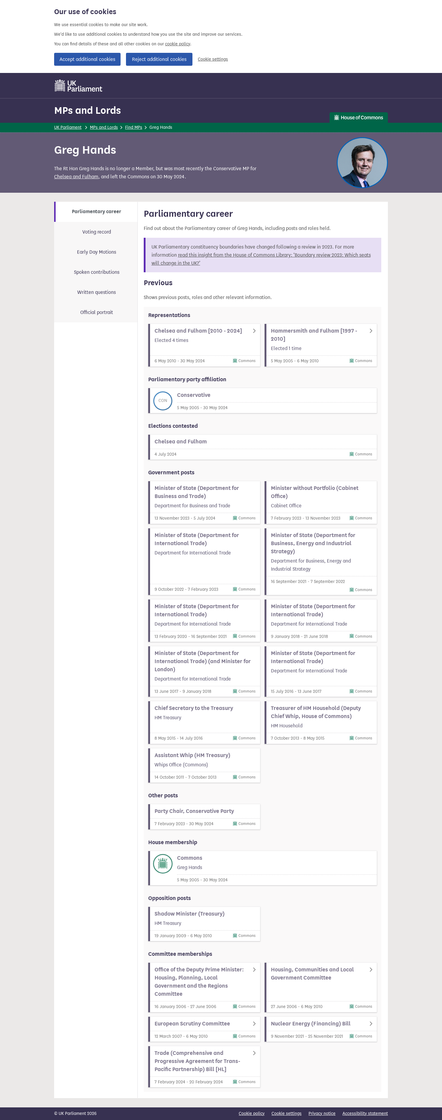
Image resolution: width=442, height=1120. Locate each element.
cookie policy (177, 44)
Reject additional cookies (159, 59)
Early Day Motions (96, 252)
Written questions (96, 292)
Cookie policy (252, 1113)
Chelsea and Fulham (76, 177)
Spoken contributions (96, 272)
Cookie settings (213, 59)
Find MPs (133, 127)
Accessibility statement (365, 1113)
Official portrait (96, 312)
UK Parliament (67, 127)
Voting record (96, 232)
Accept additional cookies (87, 59)
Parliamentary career (96, 212)
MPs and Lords (87, 110)
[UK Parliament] (78, 85)
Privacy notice (322, 1113)
